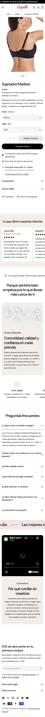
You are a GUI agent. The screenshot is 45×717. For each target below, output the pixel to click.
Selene (17, 14)
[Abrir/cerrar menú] (2, 7)
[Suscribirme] (40, 668)
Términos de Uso (29, 674)
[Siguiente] (26, 76)
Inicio (9, 14)
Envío (22, 92)
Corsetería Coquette (18, 708)
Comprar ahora (22, 146)
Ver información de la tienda (17, 174)
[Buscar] (34, 7)
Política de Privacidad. (10, 677)
